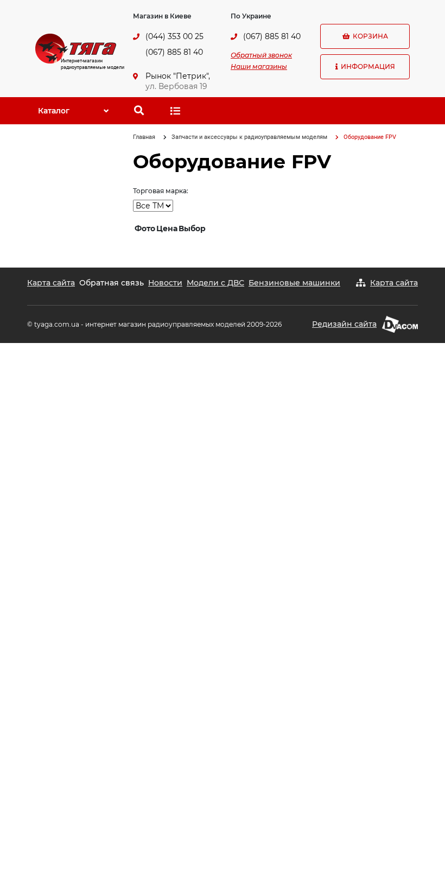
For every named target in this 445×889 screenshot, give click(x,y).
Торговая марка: (160, 191)
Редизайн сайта (344, 324)
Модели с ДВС (215, 283)
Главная (144, 137)
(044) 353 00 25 (174, 36)
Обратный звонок (261, 55)
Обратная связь (111, 283)
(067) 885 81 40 (174, 52)
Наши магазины (259, 66)
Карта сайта (51, 283)
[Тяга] (75, 48)
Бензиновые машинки (294, 283)
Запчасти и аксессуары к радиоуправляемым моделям (249, 137)
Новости (165, 283)
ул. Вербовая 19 (176, 86)
